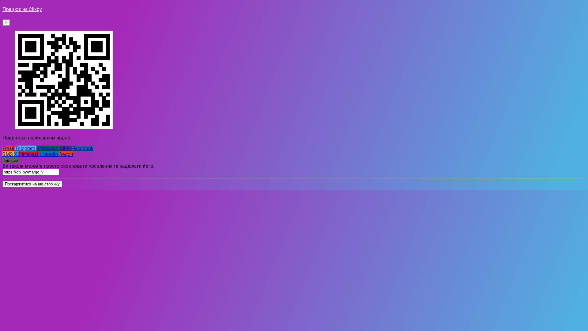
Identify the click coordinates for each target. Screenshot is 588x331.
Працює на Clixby (22, 9)
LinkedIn (49, 154)
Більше (11, 160)
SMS (8, 154)
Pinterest (29, 154)
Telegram (25, 148)
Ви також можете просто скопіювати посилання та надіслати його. (78, 166)
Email (8, 148)
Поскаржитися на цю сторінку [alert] (32, 184)
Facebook (82, 148)
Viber (66, 148)
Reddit (66, 154)
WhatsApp (48, 148)
